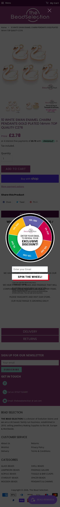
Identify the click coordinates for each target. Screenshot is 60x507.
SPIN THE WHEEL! (30, 276)
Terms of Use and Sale (20, 290)
